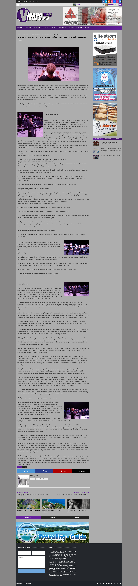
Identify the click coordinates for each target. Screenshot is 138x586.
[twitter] (106, 1)
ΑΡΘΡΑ (26, 27)
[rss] (109, 1)
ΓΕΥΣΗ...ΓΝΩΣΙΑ (43, 27)
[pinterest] (103, 583)
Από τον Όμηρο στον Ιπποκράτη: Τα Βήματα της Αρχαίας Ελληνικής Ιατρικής (115, 4)
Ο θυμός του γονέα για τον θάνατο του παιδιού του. (76, 511)
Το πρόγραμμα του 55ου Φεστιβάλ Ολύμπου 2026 (74, 4)
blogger (52, 517)
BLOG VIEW (27, 1)
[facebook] (103, 1)
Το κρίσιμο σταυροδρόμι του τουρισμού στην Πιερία (52, 511)
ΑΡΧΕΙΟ (117, 139)
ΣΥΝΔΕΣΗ (35, 1)
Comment (83, 471)
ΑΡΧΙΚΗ (20, 1)
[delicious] (120, 1)
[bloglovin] (106, 583)
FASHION (52, 27)
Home (18, 34)
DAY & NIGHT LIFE (62, 27)
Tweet (28, 471)
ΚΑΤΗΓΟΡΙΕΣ (107, 139)
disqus (77, 517)
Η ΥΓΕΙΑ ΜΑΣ (93, 4)
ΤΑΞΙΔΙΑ (86, 27)
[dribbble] (112, 1)
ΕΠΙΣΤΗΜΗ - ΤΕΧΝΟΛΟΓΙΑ (75, 27)
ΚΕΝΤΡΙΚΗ (20, 27)
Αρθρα (61, 4)
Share (46, 471)
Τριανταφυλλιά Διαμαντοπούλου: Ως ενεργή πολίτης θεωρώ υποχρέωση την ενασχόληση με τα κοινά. (111, 150)
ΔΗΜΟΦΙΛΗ (97, 139)
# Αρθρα (25, 467)
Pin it (65, 471)
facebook (28, 517)
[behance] (114, 1)
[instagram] (117, 1)
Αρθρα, (20, 40)
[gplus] (100, 583)
